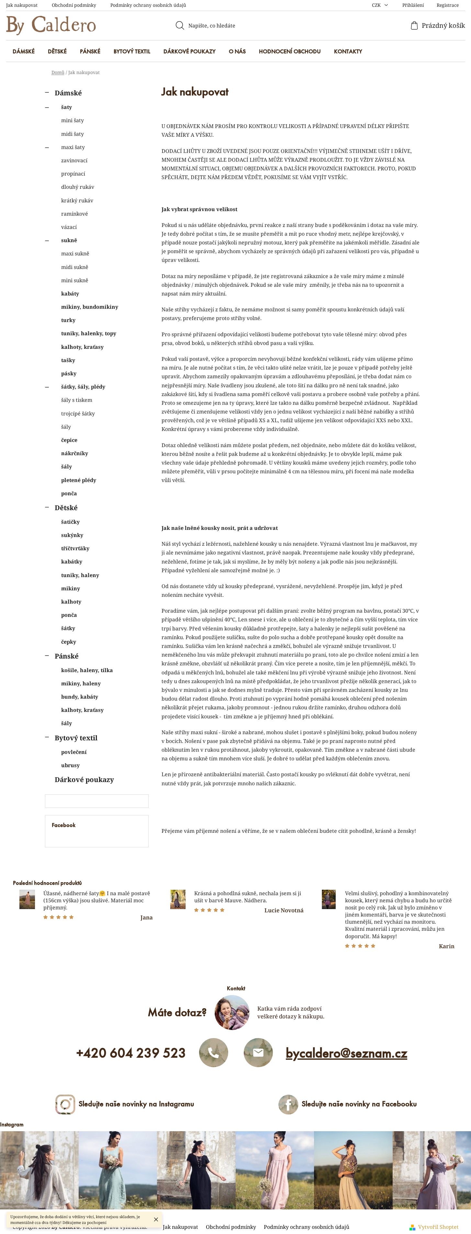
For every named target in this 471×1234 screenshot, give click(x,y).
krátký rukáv (77, 200)
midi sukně (74, 267)
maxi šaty (73, 147)
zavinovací (74, 160)
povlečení (74, 752)
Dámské (68, 92)
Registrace (448, 5)
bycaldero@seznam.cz (346, 1053)
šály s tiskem (76, 399)
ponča (69, 493)
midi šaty (72, 133)
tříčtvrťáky (75, 548)
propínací (73, 173)
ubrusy (70, 765)
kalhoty (71, 601)
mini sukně (74, 280)
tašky (68, 360)
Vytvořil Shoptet (438, 1226)
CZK (377, 5)
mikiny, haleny (81, 683)
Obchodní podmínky (74, 5)
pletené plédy (78, 480)
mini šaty (72, 120)
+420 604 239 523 (131, 1053)
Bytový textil (76, 737)
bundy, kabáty (79, 696)
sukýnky (72, 535)
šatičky (70, 521)
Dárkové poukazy (84, 779)
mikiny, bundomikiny (89, 306)
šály (66, 426)
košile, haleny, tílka (87, 670)
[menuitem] (23, 51)
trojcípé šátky (78, 413)
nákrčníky (74, 453)
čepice (69, 440)
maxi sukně (75, 253)
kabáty (70, 293)
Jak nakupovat (22, 5)
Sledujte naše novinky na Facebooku (359, 1104)
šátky (68, 628)
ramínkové (74, 213)
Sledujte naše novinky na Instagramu (136, 1104)
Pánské (67, 655)
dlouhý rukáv (77, 186)
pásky (68, 373)
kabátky (71, 561)
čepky (68, 641)
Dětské (66, 507)
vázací (69, 227)
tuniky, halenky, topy (88, 333)
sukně (69, 240)
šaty (66, 107)
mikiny (70, 588)
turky (68, 320)
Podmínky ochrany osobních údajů (148, 5)
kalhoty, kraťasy (82, 346)
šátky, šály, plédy (83, 386)
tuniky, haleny (80, 575)
